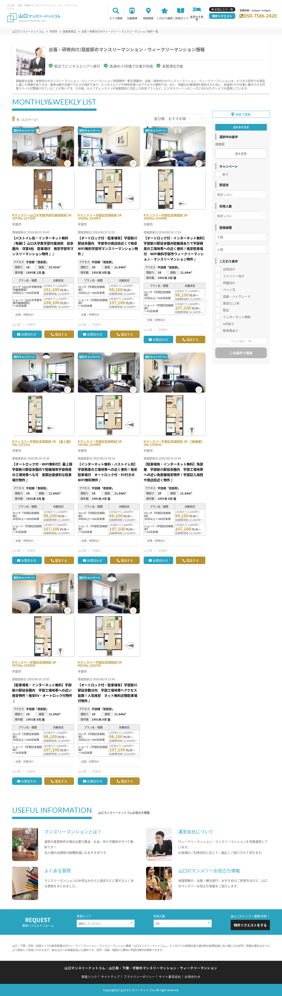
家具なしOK (231, 303)
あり (225, 174)
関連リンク (89, 976)
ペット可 (229, 289)
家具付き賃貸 (196, 18)
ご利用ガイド (181, 18)
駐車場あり (230, 330)
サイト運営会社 (170, 976)
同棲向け (229, 282)
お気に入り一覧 (224, 9)
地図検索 (148, 18)
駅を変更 (241, 153)
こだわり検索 (165, 18)
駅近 (226, 310)
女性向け (229, 269)
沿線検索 (132, 18)
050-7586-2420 (260, 15)
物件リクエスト (222, 16)
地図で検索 (243, 114)
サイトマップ (110, 976)
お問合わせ (29, 334)
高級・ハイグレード (237, 296)
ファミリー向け (234, 276)
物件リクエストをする (250, 925)
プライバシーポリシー (139, 976)
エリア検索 (115, 18)
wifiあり (228, 323)
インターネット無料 (237, 317)
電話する (61, 334)
